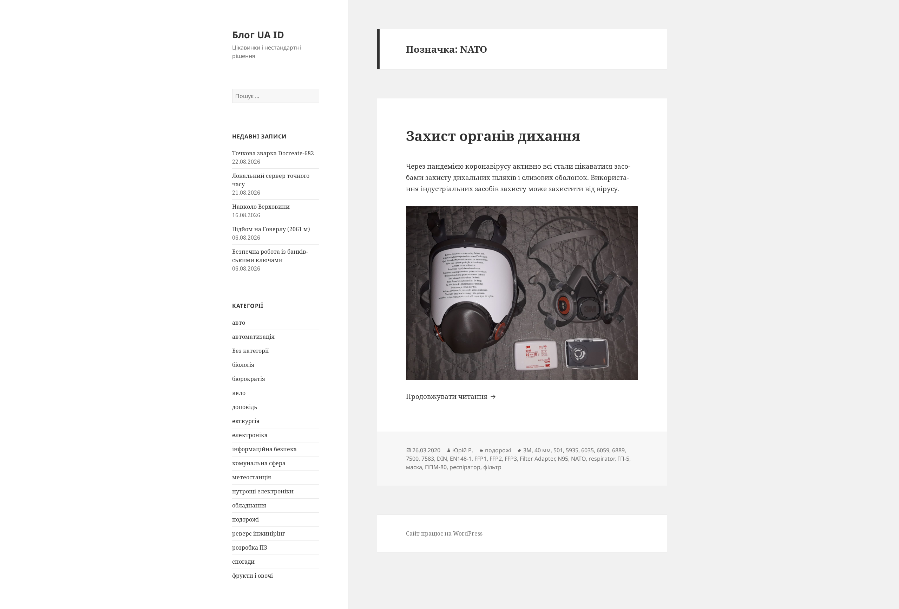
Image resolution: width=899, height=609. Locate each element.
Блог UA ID (258, 34)
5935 (572, 450)
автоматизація (253, 337)
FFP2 (496, 458)
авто (238, 322)
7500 (412, 458)
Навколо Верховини (261, 206)
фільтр (492, 467)
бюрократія (248, 379)
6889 (618, 450)
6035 (587, 450)
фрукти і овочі (252, 575)
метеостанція (251, 477)
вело (238, 393)
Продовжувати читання (452, 396)
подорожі (245, 519)
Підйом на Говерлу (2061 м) (271, 229)
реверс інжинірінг (258, 533)
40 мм (542, 450)
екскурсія (246, 421)
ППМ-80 (436, 467)
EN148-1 (461, 458)
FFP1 (480, 458)
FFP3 (511, 458)
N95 (563, 458)
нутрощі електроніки (263, 491)
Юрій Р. (462, 450)
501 (558, 450)
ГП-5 (623, 458)
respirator (602, 458)
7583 (427, 458)
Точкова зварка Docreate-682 (273, 153)
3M (527, 450)
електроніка (250, 435)
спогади (243, 561)
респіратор (465, 467)
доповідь (244, 407)
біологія (243, 365)
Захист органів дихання (493, 135)
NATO (578, 458)
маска (414, 467)
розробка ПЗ (249, 547)
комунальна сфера (259, 463)
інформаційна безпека (264, 449)
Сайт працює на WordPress (444, 533)
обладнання (249, 505)
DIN (442, 458)
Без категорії (250, 351)
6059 (603, 450)
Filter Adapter (537, 458)
